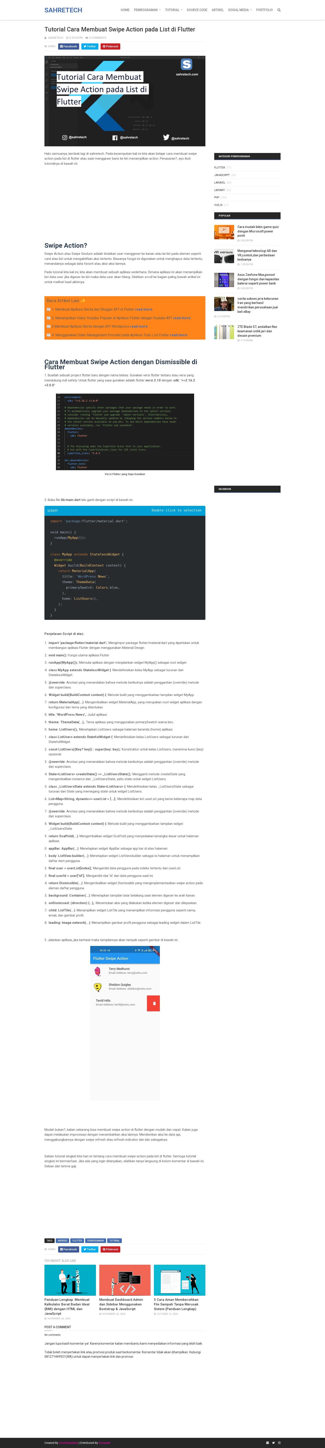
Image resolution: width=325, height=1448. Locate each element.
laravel (219, 182)
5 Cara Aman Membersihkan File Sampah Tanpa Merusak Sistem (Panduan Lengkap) (176, 1304)
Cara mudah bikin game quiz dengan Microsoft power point (258, 231)
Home (125, 10)
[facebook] (267, 1443)
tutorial (114, 1240)
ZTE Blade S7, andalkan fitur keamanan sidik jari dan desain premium (257, 331)
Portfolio (264, 10)
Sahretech (63, 10)
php (216, 197)
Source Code (197, 10)
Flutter (77, 1240)
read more (144, 309)
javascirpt (222, 175)
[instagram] (279, 1443)
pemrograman (95, 1240)
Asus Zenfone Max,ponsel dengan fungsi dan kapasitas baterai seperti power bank (258, 279)
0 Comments (97, 37)
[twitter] (273, 1443)
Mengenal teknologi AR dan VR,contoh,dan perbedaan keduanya (257, 255)
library (219, 190)
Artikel (218, 10)
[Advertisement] (124, 200)
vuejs (218, 205)
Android (62, 1240)
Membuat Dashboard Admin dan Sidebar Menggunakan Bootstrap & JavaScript (121, 1304)
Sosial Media (238, 10)
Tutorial (172, 10)
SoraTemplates (68, 1442)
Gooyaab (104, 1442)
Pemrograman (146, 10)
